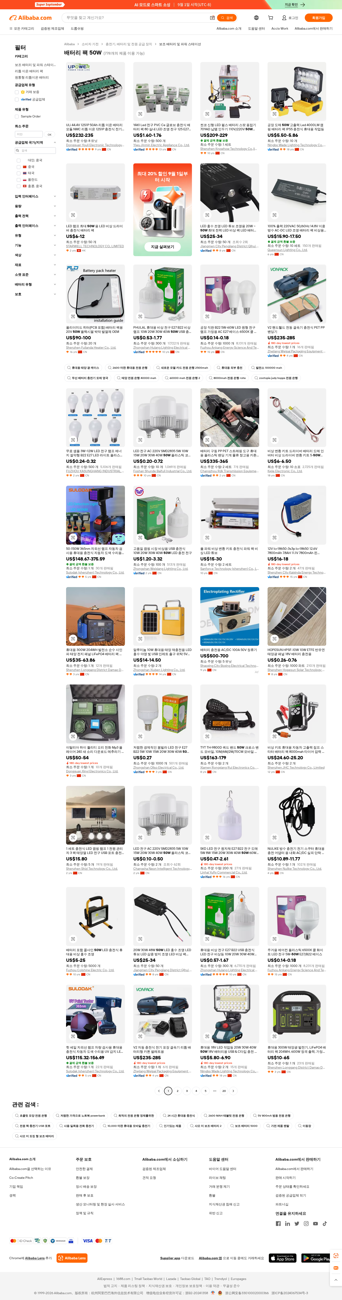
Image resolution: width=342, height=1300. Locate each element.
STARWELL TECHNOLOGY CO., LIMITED (95, 246)
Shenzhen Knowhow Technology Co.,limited (229, 149)
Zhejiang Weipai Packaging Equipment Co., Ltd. (297, 351)
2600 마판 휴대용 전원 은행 (130, 367)
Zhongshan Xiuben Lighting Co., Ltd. (159, 670)
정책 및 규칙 (85, 1213)
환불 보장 (83, 1178)
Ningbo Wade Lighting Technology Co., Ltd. (297, 145)
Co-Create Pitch (21, 1178)
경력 (12, 1195)
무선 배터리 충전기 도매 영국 (90, 378)
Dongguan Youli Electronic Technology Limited (95, 145)
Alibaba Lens (35, 1258)
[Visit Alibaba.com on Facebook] (278, 1223)
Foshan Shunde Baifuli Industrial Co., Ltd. (162, 471)
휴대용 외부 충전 (231, 367)
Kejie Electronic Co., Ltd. (285, 471)
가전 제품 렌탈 (280, 1126)
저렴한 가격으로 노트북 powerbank (82, 1115)
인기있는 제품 (172, 1126)
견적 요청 (149, 1178)
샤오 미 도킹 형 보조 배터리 (37, 1136)
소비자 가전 (90, 44)
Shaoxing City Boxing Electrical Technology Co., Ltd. (229, 665)
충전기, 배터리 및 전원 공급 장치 (129, 44)
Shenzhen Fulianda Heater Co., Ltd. (91, 347)
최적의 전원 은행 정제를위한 (136, 1115)
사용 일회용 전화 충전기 (79, 1126)
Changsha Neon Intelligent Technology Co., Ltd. (162, 868)
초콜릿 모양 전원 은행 (33, 1115)
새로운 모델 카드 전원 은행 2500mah (184, 367)
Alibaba (69, 44)
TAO (207, 1279)
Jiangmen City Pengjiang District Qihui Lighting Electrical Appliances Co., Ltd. (229, 246)
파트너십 (281, 1204)
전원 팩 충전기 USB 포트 (35, 1126)
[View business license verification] (213, 1293)
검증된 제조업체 (154, 1169)
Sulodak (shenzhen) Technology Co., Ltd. (95, 572)
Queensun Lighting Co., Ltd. (288, 250)
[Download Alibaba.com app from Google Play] (317, 1258)
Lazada (171, 1279)
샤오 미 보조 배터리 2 (208, 1126)
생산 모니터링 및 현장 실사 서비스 (100, 1204)
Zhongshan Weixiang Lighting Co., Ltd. (160, 569)
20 (224, 1091)
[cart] (271, 18)
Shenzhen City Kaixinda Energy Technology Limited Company (297, 572)
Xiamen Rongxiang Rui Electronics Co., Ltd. (229, 767)
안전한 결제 (84, 1169)
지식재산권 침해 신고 (224, 1204)
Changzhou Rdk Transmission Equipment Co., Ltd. (229, 471)
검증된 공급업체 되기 (290, 1195)
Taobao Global (190, 1279)
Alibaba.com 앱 (210, 1258)
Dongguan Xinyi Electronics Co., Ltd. (92, 771)
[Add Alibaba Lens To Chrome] (72, 1258)
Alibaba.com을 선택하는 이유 (30, 1169)
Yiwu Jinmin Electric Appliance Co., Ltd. (161, 145)
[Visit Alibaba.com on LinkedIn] (287, 1223)
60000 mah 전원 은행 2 (185, 378)
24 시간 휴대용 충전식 (181, 1115)
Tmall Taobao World (148, 1279)
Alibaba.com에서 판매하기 (294, 1169)
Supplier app (170, 1258)
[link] (336, 1256)
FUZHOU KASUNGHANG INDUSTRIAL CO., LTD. (95, 471)
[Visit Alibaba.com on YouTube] (315, 1223)
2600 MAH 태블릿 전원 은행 (226, 1115)
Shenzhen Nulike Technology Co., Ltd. (295, 868)
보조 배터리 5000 (246, 1126)
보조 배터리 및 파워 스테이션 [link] (180, 44)
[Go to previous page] (159, 1091)
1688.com (123, 1279)
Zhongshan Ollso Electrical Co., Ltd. (158, 767)
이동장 (307, 1126)
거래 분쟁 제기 (219, 1186)
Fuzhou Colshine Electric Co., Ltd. (90, 970)
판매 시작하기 (285, 1178)
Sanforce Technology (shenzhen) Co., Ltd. (229, 569)
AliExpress (104, 1279)
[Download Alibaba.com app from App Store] (283, 1258)
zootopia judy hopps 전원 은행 (278, 378)
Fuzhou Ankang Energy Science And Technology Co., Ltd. (229, 347)
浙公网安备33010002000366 (247, 1293)
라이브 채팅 (217, 1178)
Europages (238, 1279)
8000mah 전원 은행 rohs (230, 378)
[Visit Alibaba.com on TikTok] (325, 1223)
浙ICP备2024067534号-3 (290, 1293)
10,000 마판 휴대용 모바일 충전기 (128, 1126)
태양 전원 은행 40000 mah (139, 378)
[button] (212, 18)
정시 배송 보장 (86, 1186)
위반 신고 (216, 1213)
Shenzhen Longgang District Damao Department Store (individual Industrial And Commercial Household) (95, 670)
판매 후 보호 (85, 1195)
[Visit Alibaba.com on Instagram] (306, 1223)
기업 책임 (16, 1186)
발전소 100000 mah (269, 367)
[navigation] (35, 568)
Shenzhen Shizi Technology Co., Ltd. (92, 868)
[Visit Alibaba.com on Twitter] (297, 1223)
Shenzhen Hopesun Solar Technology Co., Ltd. (297, 670)
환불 (212, 1195)
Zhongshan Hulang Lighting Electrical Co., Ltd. (162, 347)
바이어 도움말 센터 (222, 1169)
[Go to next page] (233, 1091)
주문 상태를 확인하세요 (292, 1186)
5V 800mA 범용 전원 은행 (274, 1115)
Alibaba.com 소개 (22, 1159)
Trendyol (220, 1279)
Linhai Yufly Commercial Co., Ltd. (223, 872)
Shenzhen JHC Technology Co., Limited (296, 767)
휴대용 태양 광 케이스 (85, 367)
